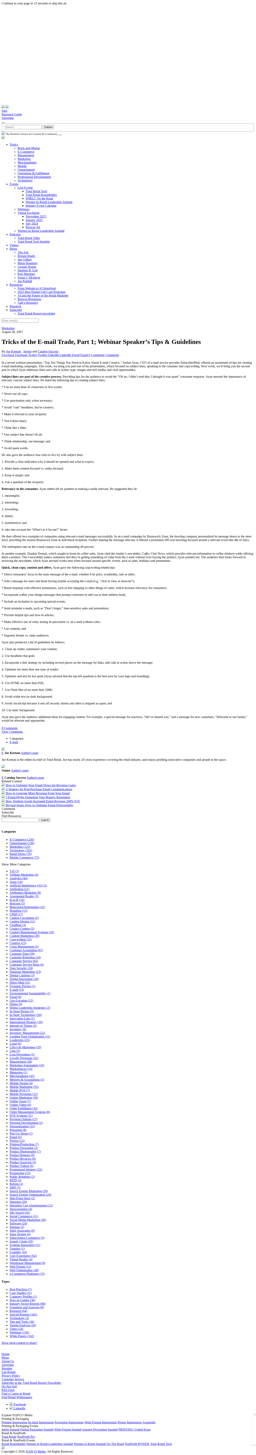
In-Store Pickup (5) (22, 1011)
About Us (8, 1361)
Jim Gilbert (25, 259)
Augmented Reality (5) (24, 896)
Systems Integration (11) (25, 1245)
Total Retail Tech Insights (34, 241)
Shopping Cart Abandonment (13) (31, 1205)
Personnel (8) (18, 1130)
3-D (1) (14, 871)
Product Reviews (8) (23, 1158)
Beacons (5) (17, 903)
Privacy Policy (11, 1375)
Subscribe (16, 310)
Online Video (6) (20, 1104)
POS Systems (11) (21, 1115)
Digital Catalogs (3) (22, 975)
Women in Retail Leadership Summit (49, 1444)
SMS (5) (15, 1187)
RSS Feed (8, 1390)
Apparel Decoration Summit (100, 1429)
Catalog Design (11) (22, 921)
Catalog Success (48, 351)
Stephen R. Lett (27, 270)
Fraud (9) (15, 997)
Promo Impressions (130, 1422)
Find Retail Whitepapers (17, 1397)
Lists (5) (15, 1051)
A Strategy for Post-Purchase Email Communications (38, 789)
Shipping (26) (18, 1202)
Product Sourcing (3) (23, 1162)
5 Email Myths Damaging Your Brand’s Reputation (38, 797)
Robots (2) (16, 1184)
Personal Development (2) (26, 1122)
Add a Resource (28, 302)
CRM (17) (16, 914)
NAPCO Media (36, 1451)
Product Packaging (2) (24, 1148)
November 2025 (36, 216)
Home (5, 1354)
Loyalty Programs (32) (24, 1058)
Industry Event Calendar (41, 205)
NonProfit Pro (26, 1436)
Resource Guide (12, 114)
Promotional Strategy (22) (26, 1169)
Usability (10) (18, 1252)
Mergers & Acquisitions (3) (27, 1079)
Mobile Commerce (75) (24, 857)
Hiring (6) (16, 1004)
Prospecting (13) (20, 1173)
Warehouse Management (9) (27, 1263)
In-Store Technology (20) (26, 1015)
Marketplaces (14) (21, 1069)
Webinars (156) (19, 1332)
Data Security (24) (21, 968)
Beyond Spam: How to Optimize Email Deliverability (39, 805)
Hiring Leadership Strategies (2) (30, 1007)
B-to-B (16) (17, 900)
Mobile (22, 166)
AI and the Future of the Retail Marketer (43, 295)
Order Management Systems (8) (30, 1112)
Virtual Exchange (29, 213)
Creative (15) (18, 943)
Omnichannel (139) (22, 843)
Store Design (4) (20, 1234)
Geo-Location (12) (21, 1000)
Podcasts (15, 234)
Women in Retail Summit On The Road (99, 1444)
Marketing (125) (20, 846)
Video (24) (16, 1329)
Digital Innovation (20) (24, 979)
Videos (14, 245)
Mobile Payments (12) (24, 1094)
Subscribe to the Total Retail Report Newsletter (31, 1382)
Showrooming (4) (21, 1209)
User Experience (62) (23, 1255)
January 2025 (34, 220)
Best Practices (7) (21, 1289)
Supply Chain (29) (21, 1241)
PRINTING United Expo (134, 1429)
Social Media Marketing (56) (28, 1220)
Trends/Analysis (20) (23, 1325)
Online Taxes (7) (20, 1101)
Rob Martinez (26, 274)
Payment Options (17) (23, 1119)
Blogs (13, 248)
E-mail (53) (17, 989)
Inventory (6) (18, 1029)
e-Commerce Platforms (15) (27, 1273)
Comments (112, 355)
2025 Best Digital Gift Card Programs (41, 292)
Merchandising (27, 162)
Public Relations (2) (22, 1176)
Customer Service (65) (24, 961)
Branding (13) (18, 910)
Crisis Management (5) (24, 946)
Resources (16, 284)
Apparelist (148, 1422)
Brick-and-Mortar (29, 148)
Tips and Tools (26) (22, 1321)
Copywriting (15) (21, 939)
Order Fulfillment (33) (24, 1108)
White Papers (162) (22, 1336)
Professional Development (34, 177)
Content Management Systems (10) (32, 932)
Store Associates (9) (22, 1230)
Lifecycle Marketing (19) (25, 1047)
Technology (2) (19, 1318)
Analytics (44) (19, 878)
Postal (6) (16, 1137)
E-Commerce (26, 151)
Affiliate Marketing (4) (24, 874)
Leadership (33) (20, 1040)
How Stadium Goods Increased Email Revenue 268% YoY (43, 801)
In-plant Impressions (41, 1422)
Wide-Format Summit (67, 1429)
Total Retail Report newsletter (36, 313)
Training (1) (17, 1248)
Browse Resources (29, 299)
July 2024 (32, 223)
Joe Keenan (13, 351)
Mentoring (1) (18, 1072)
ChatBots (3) (18, 925)
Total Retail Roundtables (41, 195)
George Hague (27, 266)
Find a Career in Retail (16, 1393)
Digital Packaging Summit (36, 1429)
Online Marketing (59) (24, 1097)
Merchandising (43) (22, 1076)
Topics (14, 144)
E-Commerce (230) (22, 839)
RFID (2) (15, 1180)
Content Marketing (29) (24, 936)
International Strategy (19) (26, 1022)
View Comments (12, 731)
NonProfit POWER (137, 1444)
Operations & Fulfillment (33, 173)
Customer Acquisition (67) (26, 950)
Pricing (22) (17, 1140)
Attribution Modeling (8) (25, 892)
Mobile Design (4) (21, 1083)
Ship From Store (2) (22, 1198)
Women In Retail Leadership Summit (49, 202)
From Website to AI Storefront (37, 288)
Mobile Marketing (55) (24, 1087)
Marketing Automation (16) (27, 1065)
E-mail (14, 742)
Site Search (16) (20, 1212)
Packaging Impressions (69, 1422)
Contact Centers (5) (22, 928)
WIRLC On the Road (39, 198)
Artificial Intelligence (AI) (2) (28, 885)
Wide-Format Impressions (100, 1422)
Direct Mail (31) (20, 982)
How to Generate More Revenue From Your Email (38, 793)
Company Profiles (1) (23, 1296)
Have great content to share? (19, 1343)
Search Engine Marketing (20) (29, 1191)
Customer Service (13, 1379)
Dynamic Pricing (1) (22, 986)
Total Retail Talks (29, 238)
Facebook (19, 1404)
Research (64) (18, 1311)
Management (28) (21, 1061)
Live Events (25, 187)
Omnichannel (26, 169)
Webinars (23, 209)
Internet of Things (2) (23, 1025)
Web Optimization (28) (24, 1270)
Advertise (8, 118)
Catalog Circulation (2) (24, 918)
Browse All (33, 227)
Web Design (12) (20, 1266)
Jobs (4, 110)
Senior (27, 351)
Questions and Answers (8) (27, 1307)
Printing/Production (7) (24, 1144)
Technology (25, 180)
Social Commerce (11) (24, 1216)
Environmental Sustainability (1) (30, 993)
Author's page (29, 753)
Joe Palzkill (25, 281)
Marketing (24, 159)
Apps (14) (16, 882)
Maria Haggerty (28, 263)
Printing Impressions (14, 1422)
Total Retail (9, 1436)
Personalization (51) (22, 1126)
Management (26, 155)
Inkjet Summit (10, 1429)
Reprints (7, 1368)
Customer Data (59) (22, 953)
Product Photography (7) (25, 1151)
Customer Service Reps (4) (27, 964)
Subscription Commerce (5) (27, 1237)
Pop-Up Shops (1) (21, 1133)
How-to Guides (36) (22, 1300)
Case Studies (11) (21, 1293)
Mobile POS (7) (20, 1090)
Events (14, 184)
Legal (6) (15, 1043)
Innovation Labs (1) (22, 1018)
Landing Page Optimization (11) (30, 1036)
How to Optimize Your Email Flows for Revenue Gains (41, 785)
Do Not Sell (9, 1386)
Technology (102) (21, 850)
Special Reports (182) (23, 1314)
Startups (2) (17, 1227)
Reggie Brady (26, 256)
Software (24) (18, 1223)
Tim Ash (23, 252)
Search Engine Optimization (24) (30, 1194)
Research (15, 306)
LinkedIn (19, 1408)
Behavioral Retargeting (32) (27, 907)
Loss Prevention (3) (22, 1054)
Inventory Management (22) (27, 1033)
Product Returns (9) (22, 1155)
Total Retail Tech (36, 191)
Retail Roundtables (14, 1444)
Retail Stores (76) (21, 854)
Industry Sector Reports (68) (27, 1303)
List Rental (8, 1372)
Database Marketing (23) (25, 971)
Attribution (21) (19, 889)
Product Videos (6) (21, 1166)
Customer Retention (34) (25, 957)
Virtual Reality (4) (21, 1259)
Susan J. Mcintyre (29, 277)
